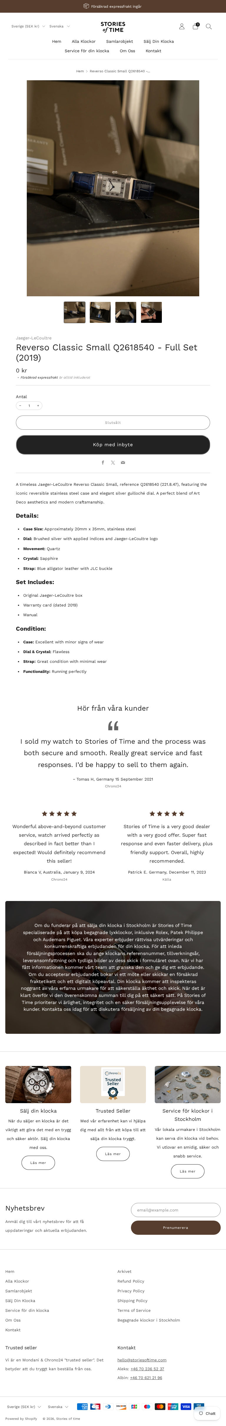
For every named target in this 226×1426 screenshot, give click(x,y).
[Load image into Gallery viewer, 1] (74, 312)
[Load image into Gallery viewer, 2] (100, 312)
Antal (21, 396)
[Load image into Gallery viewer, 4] (151, 312)
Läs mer (38, 1163)
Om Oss (127, 50)
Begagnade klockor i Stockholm (148, 1320)
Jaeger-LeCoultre (33, 338)
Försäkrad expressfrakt (39, 377)
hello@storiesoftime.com (142, 1360)
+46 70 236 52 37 (147, 1368)
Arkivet (124, 1271)
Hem (56, 41)
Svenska (57, 26)
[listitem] (113, 6)
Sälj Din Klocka (159, 41)
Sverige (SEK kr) (25, 26)
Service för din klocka (87, 50)
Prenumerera (175, 1228)
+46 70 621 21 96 (146, 1377)
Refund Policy (130, 1281)
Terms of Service (134, 1310)
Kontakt (153, 50)
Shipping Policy (132, 1300)
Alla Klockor (84, 41)
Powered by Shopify (21, 1419)
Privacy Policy (130, 1290)
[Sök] (209, 26)
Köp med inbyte (113, 444)
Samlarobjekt (119, 41)
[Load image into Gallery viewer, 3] (126, 312)
